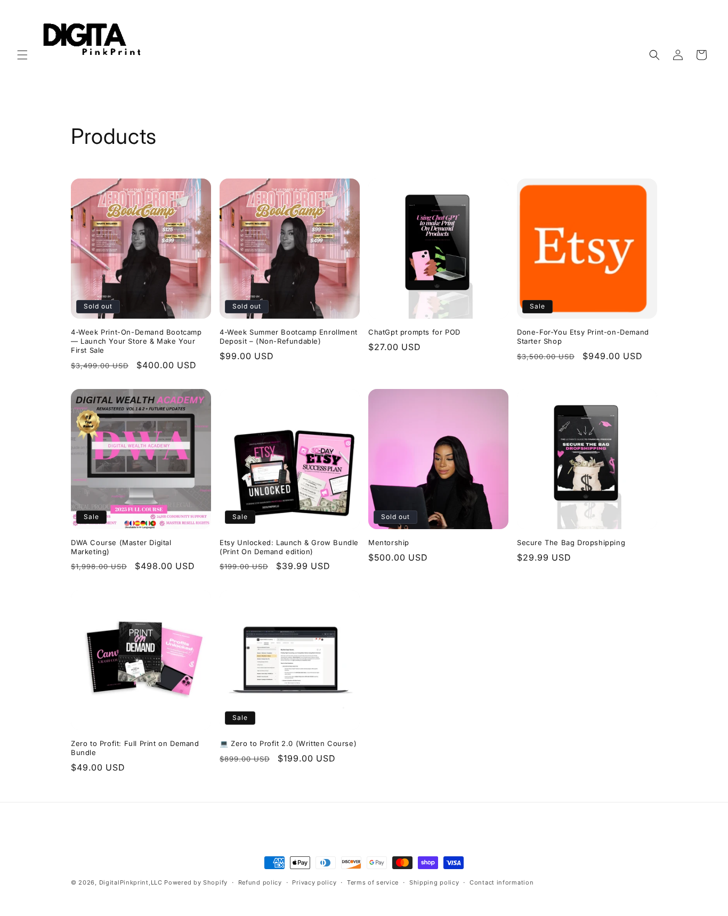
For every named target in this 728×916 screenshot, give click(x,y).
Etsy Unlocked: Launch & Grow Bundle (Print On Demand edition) (289, 547)
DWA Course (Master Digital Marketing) (121, 547)
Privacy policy (314, 882)
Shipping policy (434, 882)
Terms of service (373, 882)
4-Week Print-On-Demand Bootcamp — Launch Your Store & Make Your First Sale (136, 341)
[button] (22, 55)
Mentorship (388, 542)
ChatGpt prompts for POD (414, 332)
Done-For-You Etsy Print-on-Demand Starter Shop (583, 336)
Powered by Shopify (196, 882)
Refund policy (260, 882)
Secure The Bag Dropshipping (571, 542)
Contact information (501, 882)
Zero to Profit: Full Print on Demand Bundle (135, 748)
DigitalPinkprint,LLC (131, 882)
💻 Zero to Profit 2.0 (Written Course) (288, 743)
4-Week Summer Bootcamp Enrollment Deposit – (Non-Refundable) (289, 336)
